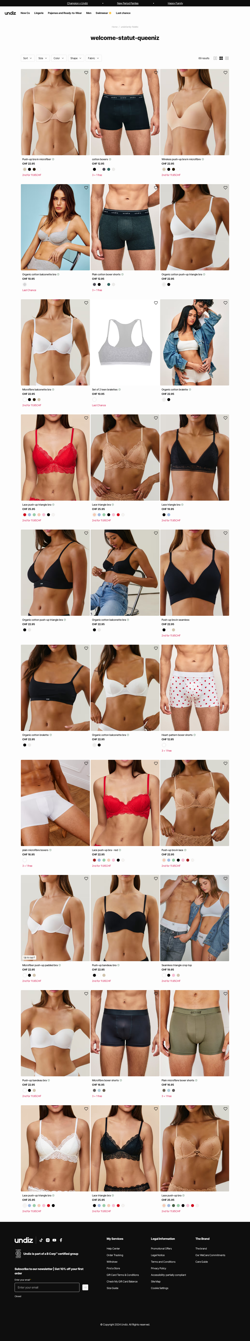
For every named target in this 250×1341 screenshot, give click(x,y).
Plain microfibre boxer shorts (178, 1080)
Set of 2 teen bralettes (105, 389)
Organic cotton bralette (175, 389)
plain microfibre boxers (35, 850)
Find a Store (113, 1268)
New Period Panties (128, 3)
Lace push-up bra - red (105, 850)
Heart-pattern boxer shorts (177, 734)
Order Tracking (115, 1255)
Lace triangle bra (101, 504)
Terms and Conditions (163, 1261)
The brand (201, 1248)
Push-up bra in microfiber (37, 159)
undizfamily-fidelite (129, 26)
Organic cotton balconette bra (39, 274)
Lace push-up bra (172, 1195)
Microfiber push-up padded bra (40, 965)
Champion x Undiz (77, 3)
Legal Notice (158, 1255)
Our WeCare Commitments (210, 1255)
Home (114, 26)
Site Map (156, 1281)
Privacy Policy (158, 1268)
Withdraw (112, 1261)
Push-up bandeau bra (104, 965)
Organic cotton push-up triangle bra (182, 274)
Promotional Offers (161, 1248)
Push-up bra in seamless (175, 619)
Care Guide (201, 1261)
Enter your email (23, 1279)
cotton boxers (100, 159)
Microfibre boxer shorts (105, 1080)
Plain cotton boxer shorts (106, 274)
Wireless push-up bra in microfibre (181, 159)
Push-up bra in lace (173, 850)
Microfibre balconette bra (37, 389)
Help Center (113, 1248)
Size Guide (112, 1288)
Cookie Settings (159, 1288)
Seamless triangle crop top (177, 965)
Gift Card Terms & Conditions (123, 1274)
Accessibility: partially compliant (168, 1274)
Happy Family (175, 3)
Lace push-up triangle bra (37, 504)
